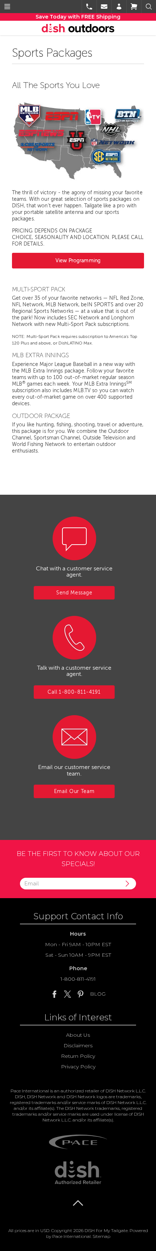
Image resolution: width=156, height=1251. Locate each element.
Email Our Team (74, 791)
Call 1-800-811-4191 (74, 692)
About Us (78, 1035)
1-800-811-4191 (78, 979)
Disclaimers (78, 1045)
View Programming (78, 260)
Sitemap (101, 1236)
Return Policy (78, 1056)
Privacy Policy (78, 1066)
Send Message (74, 592)
